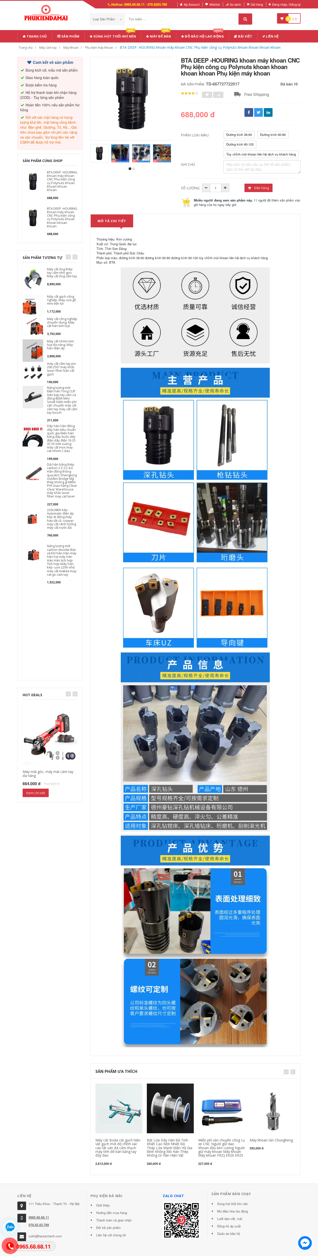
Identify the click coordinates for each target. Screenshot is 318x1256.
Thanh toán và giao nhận (114, 1220)
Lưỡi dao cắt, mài (229, 1218)
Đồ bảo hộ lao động (204, 35)
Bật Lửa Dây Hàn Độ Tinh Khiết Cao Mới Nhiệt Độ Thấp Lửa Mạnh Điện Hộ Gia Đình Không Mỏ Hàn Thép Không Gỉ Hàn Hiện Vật (169, 1148)
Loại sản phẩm (104, 19)
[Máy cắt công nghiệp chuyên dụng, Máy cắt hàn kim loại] (33, 327)
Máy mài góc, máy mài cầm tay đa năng (48, 773)
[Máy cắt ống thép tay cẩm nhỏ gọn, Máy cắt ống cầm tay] (33, 278)
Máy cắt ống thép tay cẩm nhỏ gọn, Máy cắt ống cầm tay (62, 273)
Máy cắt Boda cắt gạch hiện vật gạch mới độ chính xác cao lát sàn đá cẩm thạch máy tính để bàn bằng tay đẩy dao (117, 1148)
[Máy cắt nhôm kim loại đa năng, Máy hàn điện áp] (33, 350)
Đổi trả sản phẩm (108, 1227)
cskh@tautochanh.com (45, 1236)
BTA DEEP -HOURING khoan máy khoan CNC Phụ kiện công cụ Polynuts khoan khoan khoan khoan (200, 47)
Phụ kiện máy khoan (99, 47)
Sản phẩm (70, 36)
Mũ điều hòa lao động (232, 1211)
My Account (191, 4)
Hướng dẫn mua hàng (111, 1212)
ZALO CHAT (173, 1195)
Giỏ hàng (257, 4)
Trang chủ (36, 36)
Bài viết (244, 36)
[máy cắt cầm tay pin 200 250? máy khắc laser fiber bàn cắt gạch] (33, 372)
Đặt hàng (261, 188)
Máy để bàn (160, 35)
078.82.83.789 (39, 1224)
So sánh (235, 4)
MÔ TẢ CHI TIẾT (112, 221)
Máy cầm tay (48, 47)
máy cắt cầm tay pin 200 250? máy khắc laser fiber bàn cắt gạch (61, 368)
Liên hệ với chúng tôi (111, 1235)
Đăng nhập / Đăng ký (286, 4)
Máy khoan (71, 47)
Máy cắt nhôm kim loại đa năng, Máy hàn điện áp (60, 345)
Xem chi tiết (35, 793)
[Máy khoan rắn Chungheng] (273, 1107)
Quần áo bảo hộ (228, 1233)
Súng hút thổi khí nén (114, 35)
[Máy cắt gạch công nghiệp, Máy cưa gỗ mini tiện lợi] (33, 305)
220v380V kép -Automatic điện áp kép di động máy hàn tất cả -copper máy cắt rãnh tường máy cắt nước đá (61, 519)
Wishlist (214, 4)
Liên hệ (272, 36)
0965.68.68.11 (39, 1217)
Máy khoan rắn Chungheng (271, 1140)
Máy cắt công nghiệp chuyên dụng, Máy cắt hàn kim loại (62, 322)
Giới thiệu (103, 1205)
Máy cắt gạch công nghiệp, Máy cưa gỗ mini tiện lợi (61, 300)
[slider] (189, 93)
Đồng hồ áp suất (229, 1226)
